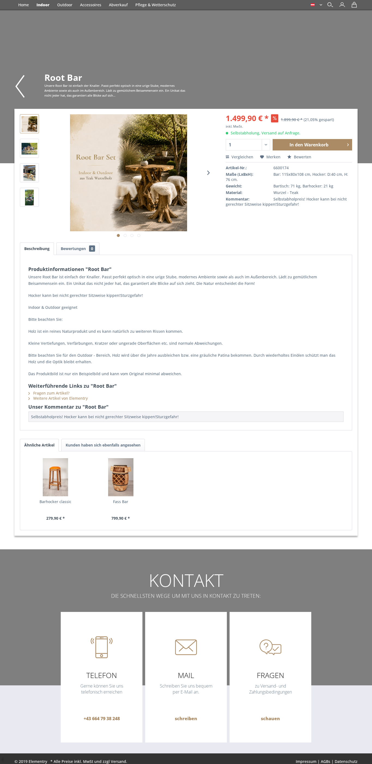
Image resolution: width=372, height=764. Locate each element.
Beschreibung (37, 248)
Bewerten (302, 156)
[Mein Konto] (341, 6)
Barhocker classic (55, 501)
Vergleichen (241, 156)
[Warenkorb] (353, 6)
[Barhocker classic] (55, 477)
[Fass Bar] (121, 477)
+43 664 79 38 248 (102, 719)
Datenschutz (346, 761)
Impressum (306, 761)
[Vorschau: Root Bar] (29, 123)
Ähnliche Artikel (39, 445)
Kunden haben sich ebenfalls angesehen (103, 445)
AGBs (325, 761)
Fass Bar (120, 501)
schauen (270, 719)
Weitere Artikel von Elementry (60, 398)
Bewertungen (77, 248)
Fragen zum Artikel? (50, 393)
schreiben (186, 719)
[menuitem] (341, 5)
